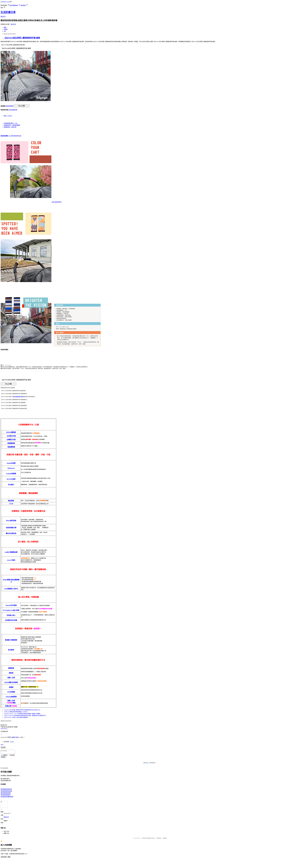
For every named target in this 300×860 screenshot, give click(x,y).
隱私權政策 (158, 838)
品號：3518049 (8, 115)
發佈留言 (3, 757)
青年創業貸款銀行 (6, 794)
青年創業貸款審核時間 (7, 796)
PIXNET (138, 838)
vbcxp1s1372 (4, 728)
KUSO (12, 741)
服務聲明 (165, 838)
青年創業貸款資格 (6, 793)
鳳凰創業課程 (9, 106)
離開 (9, 856)
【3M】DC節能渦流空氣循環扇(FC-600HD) (16, 711)
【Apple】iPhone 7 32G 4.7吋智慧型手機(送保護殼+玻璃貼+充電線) (22, 713)
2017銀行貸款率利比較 (15, 135)
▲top (2, 744)
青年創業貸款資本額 (6, 791)
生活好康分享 (8, 12)
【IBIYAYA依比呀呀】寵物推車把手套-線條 (22, 38)
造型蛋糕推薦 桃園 (18, 396)
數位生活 (13, 24)
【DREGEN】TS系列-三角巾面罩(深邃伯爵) (16, 717)
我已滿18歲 (3, 856)
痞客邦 (13, 737)
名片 (5, 31)
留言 (17, 737)
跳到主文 (3, 16)
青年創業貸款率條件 (6, 789)
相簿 (5, 27)
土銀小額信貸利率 (56, 202)
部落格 (6, 29)
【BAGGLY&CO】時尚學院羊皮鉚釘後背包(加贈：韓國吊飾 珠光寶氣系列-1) (25, 715)
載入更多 (3, 747)
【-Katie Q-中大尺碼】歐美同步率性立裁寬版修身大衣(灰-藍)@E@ (22, 710)
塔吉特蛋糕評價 (12, 109)
